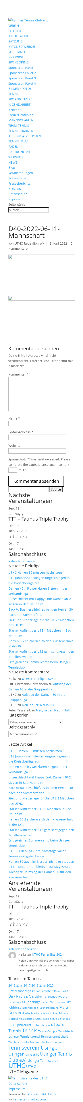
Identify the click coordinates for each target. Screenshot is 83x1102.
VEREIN (13, 25)
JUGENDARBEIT (19, 104)
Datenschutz (17, 194)
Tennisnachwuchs (18, 1042)
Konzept (14, 110)
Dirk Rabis (16, 996)
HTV (68, 1002)
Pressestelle (17, 178)
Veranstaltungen (20, 173)
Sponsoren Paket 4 (22, 83)
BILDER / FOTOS (20, 88)
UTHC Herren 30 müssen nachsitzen (35, 572)
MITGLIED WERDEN (22, 46)
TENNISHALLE (18, 141)
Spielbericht (23, 1025)
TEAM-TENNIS (18, 125)
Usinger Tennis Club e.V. (40, 1056)
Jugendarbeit (30, 1007)
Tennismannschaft (54, 1036)
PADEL (13, 146)
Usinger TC (32, 1054)
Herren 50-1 (48, 1002)
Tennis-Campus (48, 1031)
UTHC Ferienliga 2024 (38, 679)
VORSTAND (16, 52)
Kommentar (18, 374)
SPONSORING (18, 62)
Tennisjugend (30, 1036)
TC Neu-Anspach (42, 1025)
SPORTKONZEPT (20, 99)
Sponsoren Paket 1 (22, 67)
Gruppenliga (31, 1002)
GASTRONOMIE (19, 152)
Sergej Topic (42, 1018)
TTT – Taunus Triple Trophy (38, 518)
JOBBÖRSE (16, 57)
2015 (11, 985)
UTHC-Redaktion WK (29, 243)
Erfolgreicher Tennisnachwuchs (46, 997)
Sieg (52, 1019)
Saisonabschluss (27, 554)
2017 (27, 985)
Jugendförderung (48, 1007)
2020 (50, 985)
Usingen (16, 1054)
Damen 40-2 (61, 991)
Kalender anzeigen (22, 561)
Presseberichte (19, 183)
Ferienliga (14, 1002)
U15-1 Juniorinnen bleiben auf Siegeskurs (39, 866)
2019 (42, 985)
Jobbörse (18, 536)
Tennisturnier (37, 1042)
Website (14, 445)
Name (14, 418)
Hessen (60, 1002)
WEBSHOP (15, 157)
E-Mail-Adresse (20, 432)
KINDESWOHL (18, 36)
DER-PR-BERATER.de (41, 1094)
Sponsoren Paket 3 (22, 78)
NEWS (12, 162)
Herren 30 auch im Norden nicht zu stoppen (41, 861)
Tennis (29, 1030)
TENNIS (13, 94)
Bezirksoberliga (19, 991)
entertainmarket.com (30, 1099)
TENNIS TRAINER (20, 131)
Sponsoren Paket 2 (22, 73)
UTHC (16, 1065)
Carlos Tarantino (42, 991)
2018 (35, 985)
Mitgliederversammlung (44, 1013)
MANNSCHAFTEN (21, 120)
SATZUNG (15, 41)
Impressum (16, 199)
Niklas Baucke (27, 1018)
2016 (19, 985)
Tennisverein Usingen (34, 1047)
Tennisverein (54, 1042)
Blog (11, 167)
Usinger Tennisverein (43, 1060)
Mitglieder (24, 1013)
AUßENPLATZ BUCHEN (24, 136)
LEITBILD (14, 31)
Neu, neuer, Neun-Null (39, 705)
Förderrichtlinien (20, 115)
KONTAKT (15, 189)
